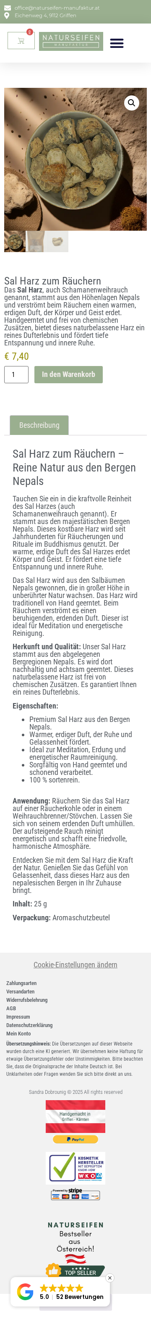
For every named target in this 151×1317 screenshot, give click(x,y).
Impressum (18, 1017)
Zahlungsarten (21, 983)
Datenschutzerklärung (29, 1025)
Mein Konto (18, 1033)
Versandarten (20, 991)
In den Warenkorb (68, 374)
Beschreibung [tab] (39, 425)
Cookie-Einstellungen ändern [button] (75, 964)
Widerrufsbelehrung (26, 1000)
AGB (11, 1008)
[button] (117, 43)
